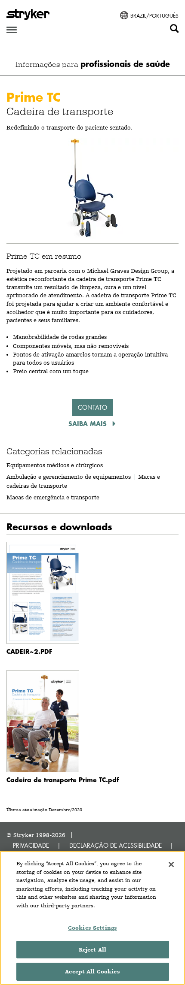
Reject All (92, 949)
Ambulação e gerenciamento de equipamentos (68, 476)
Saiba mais (88, 423)
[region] (92, 918)
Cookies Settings (92, 928)
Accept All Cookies (92, 971)
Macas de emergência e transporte (52, 497)
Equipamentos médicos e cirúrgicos (54, 465)
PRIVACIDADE (31, 845)
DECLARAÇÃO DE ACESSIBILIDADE (115, 845)
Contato (92, 407)
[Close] (171, 864)
